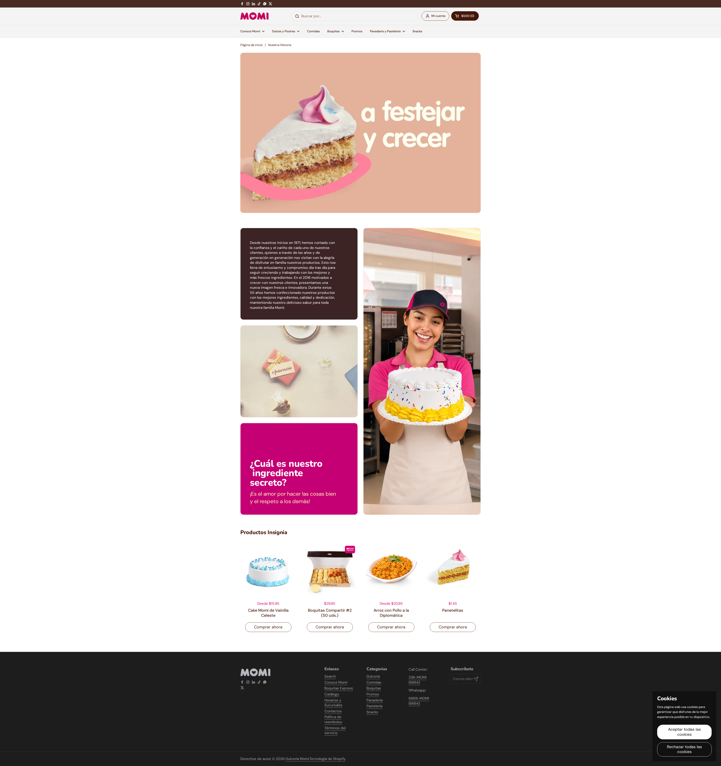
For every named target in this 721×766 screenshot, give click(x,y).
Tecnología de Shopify (327, 758)
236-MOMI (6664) (417, 680)
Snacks (372, 712)
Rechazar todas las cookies (684, 749)
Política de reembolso (333, 719)
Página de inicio (251, 45)
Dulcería (373, 676)
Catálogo (331, 694)
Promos (373, 694)
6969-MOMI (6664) (419, 701)
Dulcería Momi (297, 758)
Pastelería (374, 706)
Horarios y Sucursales (333, 703)
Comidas (374, 682)
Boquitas (374, 688)
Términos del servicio (335, 730)
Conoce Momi (336, 682)
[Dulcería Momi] (254, 16)
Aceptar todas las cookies (684, 732)
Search (330, 676)
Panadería (375, 700)
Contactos (333, 711)
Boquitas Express (338, 688)
